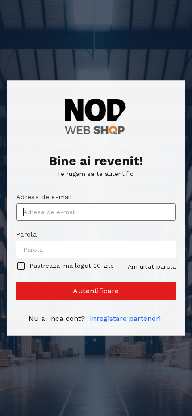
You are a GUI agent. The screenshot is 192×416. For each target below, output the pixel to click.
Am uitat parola (152, 266)
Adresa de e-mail (44, 196)
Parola (26, 234)
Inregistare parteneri (125, 318)
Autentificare (96, 291)
